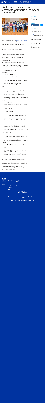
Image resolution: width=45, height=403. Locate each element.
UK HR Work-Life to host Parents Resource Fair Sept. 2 (36, 32)
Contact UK (17, 182)
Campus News (10, 180)
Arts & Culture (10, 186)
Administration (18, 183)
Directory (34, 200)
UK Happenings (10, 185)
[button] (41, 2)
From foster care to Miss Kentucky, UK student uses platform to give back (37, 39)
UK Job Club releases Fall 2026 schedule (37, 35)
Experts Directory (18, 186)
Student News (10, 181)
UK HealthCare (10, 182)
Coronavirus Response (18, 181)
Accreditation (29, 200)
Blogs (9, 189)
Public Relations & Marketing (18, 185)
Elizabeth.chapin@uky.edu (36, 20)
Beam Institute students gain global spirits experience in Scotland (36, 47)
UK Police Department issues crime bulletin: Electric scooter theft (36, 43)
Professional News (10, 188)
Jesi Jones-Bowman (6, 16)
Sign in (25, 197)
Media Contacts (18, 187)
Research (3, 4)
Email (22, 197)
